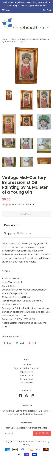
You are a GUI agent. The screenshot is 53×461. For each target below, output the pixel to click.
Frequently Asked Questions (26, 368)
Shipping (6, 204)
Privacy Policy (26, 379)
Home (4, 39)
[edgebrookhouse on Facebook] (20, 396)
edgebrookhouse (29, 441)
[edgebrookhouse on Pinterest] (26, 396)
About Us (26, 364)
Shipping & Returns (17, 233)
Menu (8, 10)
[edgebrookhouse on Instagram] (32, 396)
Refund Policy (26, 375)
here (45, 411)
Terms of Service (26, 382)
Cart (48, 10)
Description (12, 225)
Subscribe (42, 433)
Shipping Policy (26, 372)
